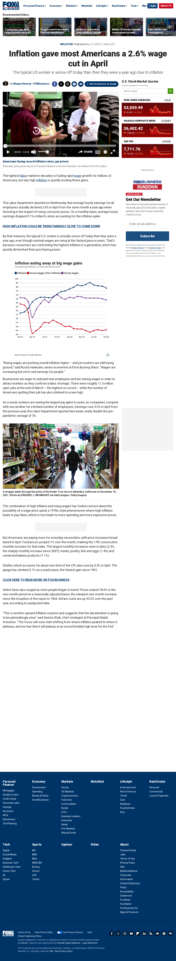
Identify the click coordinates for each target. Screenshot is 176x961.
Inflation (66, 44)
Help (89, 932)
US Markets (67, 791)
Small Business (40, 799)
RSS (151, 933)
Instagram (125, 933)
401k (5, 815)
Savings (7, 807)
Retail (64, 824)
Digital (6, 850)
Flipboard (138, 933)
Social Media (9, 854)
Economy (55, 5)
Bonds (64, 808)
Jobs (122, 854)
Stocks (65, 787)
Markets (71, 5)
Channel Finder (128, 850)
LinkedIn (144, 933)
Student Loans (11, 794)
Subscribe (147, 236)
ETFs (64, 812)
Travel (123, 795)
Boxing (36, 866)
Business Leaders (70, 816)
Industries (66, 820)
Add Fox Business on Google (102, 84)
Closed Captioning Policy (29, 936)
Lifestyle (101, 5)
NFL (34, 850)
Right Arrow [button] (170, 27)
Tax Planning (10, 823)
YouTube (131, 933)
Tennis (35, 879)
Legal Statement (90, 943)
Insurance (8, 811)
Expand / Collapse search (144, 6)
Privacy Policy (137, 248)
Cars (122, 799)
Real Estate (118, 5)
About (124, 844)
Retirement (9, 819)
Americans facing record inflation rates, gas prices (35, 161)
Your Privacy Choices (73, 932)
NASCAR (37, 862)
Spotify (164, 933)
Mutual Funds (68, 832)
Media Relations (129, 871)
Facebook (54, 84)
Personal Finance (33, 5)
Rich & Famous (128, 791)
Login (152, 5)
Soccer (36, 871)
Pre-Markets (68, 828)
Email (81, 84)
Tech (134, 5)
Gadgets (7, 858)
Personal (154, 787)
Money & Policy (40, 795)
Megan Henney (22, 83)
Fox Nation (125, 904)
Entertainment (128, 787)
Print (74, 84)
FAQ (122, 866)
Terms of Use (154, 248)
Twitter (61, 84)
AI (4, 875)
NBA (34, 854)
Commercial (156, 791)
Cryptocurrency (69, 795)
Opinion (66, 844)
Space (6, 879)
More (145, 5)
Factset (24, 943)
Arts (122, 812)
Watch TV (166, 5)
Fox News (125, 899)
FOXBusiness (41, 83)
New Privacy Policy (44, 932)
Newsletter (157, 933)
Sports (37, 844)
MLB (34, 858)
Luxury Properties (158, 795)
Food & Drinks (127, 808)
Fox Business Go (129, 908)
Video (95, 844)
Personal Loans (11, 802)
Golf (34, 875)
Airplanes (125, 804)
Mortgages (9, 790)
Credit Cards (9, 798)
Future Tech (9, 871)
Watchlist (86, 5)
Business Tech (10, 862)
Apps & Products (129, 912)
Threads (67, 84)
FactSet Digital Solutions (68, 943)
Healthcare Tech (11, 866)
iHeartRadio (170, 933)
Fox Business (11, 5)
